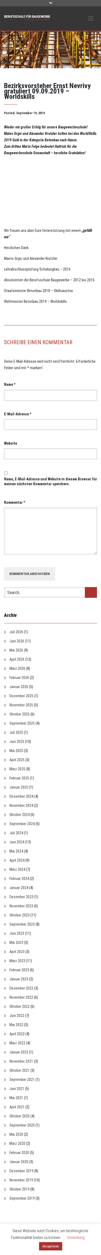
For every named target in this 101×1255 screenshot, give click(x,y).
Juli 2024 (16, 833)
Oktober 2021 (19, 1070)
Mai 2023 (16, 942)
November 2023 (21, 906)
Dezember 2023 (21, 897)
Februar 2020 (19, 1152)
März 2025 (17, 769)
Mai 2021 (16, 1098)
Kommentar (14, 502)
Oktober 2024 (19, 814)
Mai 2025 (16, 751)
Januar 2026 (18, 687)
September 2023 (22, 924)
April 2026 (17, 659)
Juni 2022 (16, 1015)
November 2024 (21, 805)
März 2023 (17, 961)
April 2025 (17, 760)
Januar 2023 (18, 979)
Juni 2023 (16, 933)
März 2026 (17, 668)
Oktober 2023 (19, 915)
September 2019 (22, 1198)
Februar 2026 (19, 677)
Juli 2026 (16, 632)
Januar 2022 (18, 1052)
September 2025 (22, 723)
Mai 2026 (16, 650)
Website (10, 443)
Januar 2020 (18, 1162)
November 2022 (21, 997)
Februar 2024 (19, 878)
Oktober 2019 (19, 1189)
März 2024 (17, 869)
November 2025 (21, 705)
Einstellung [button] (76, 1237)
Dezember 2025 (21, 696)
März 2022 (17, 1043)
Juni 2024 (16, 842)
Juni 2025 (16, 741)
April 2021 (17, 1107)
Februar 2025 (19, 778)
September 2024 (22, 824)
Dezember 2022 (21, 988)
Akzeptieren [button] (50, 1246)
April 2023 (17, 952)
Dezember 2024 (21, 796)
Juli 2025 (16, 732)
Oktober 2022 (19, 1006)
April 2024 (17, 860)
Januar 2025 (18, 787)
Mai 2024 (16, 851)
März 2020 (17, 1143)
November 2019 (21, 1180)
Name (9, 384)
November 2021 (21, 1061)
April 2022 (17, 1034)
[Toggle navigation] (91, 18)
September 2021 (22, 1079)
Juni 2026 (16, 641)
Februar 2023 (19, 970)
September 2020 (22, 1125)
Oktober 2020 (19, 1116)
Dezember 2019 (21, 1171)
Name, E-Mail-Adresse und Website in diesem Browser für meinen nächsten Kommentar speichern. (50, 481)
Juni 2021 (16, 1089)
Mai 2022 (16, 1025)
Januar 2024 (18, 888)
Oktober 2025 (19, 714)
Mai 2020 (16, 1134)
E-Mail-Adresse (17, 414)
